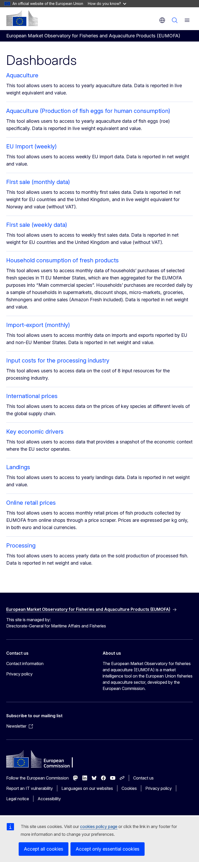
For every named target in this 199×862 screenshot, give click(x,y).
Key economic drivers (34, 431)
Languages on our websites (87, 788)
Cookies (129, 788)
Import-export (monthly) (38, 324)
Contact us (143, 778)
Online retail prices (31, 502)
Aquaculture (22, 75)
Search (174, 20)
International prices (32, 396)
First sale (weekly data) (36, 224)
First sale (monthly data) (38, 182)
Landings (18, 467)
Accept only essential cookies (107, 849)
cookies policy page (98, 826)
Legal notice (17, 798)
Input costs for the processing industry (57, 360)
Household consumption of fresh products (62, 260)
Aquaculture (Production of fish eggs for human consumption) (88, 110)
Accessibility (49, 798)
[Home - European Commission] (22, 18)
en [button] (162, 20)
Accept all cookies (43, 849)
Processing (20, 545)
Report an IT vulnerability (29, 788)
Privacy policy (19, 673)
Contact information (25, 663)
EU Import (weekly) (31, 146)
